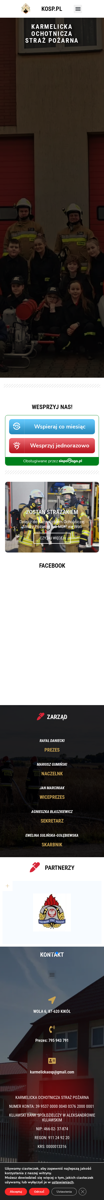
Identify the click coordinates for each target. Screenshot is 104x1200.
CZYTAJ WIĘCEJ (52, 538)
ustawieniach (62, 1182)
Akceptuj (16, 1192)
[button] (78, 9)
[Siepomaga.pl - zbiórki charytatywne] (52, 464)
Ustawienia (64, 1192)
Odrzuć (39, 1192)
